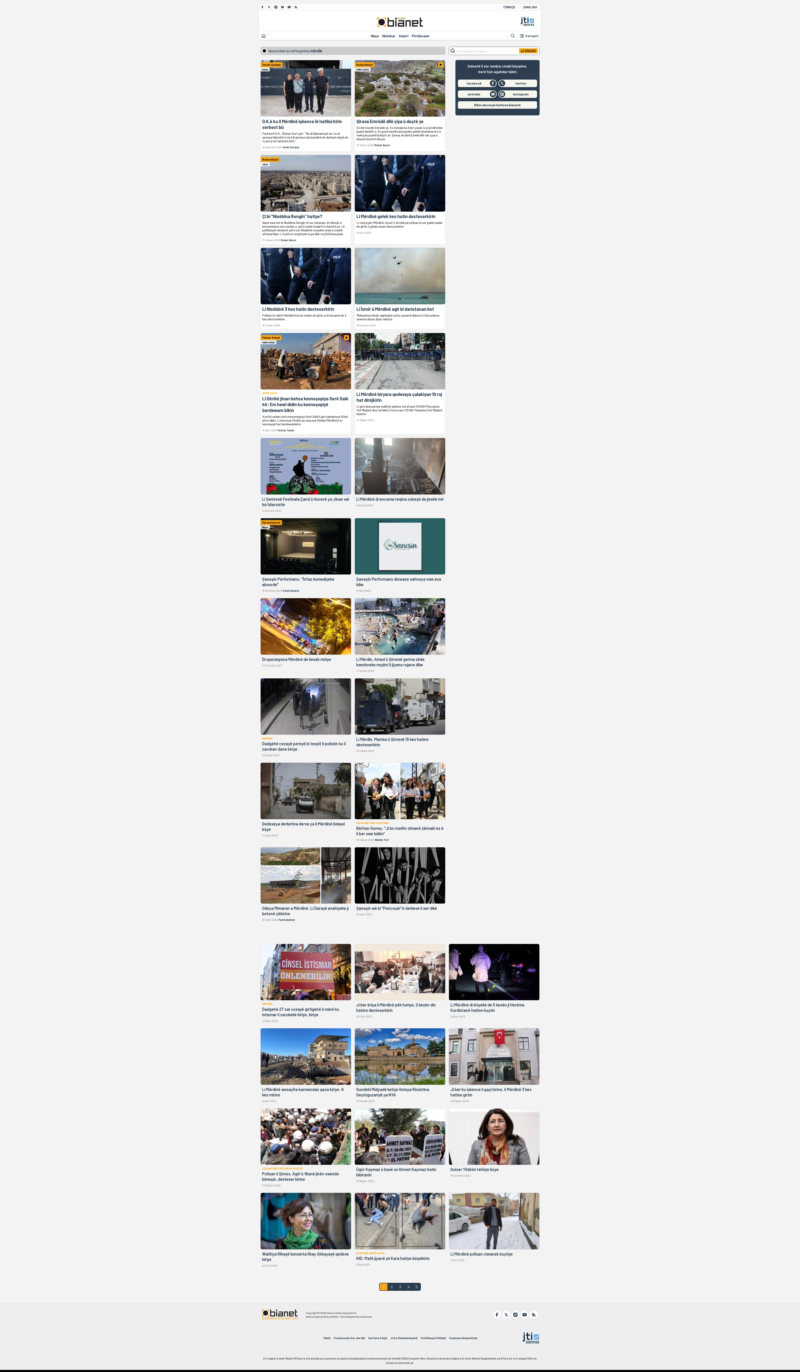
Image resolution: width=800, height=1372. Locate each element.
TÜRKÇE (509, 7)
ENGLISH (530, 7)
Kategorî (532, 35)
